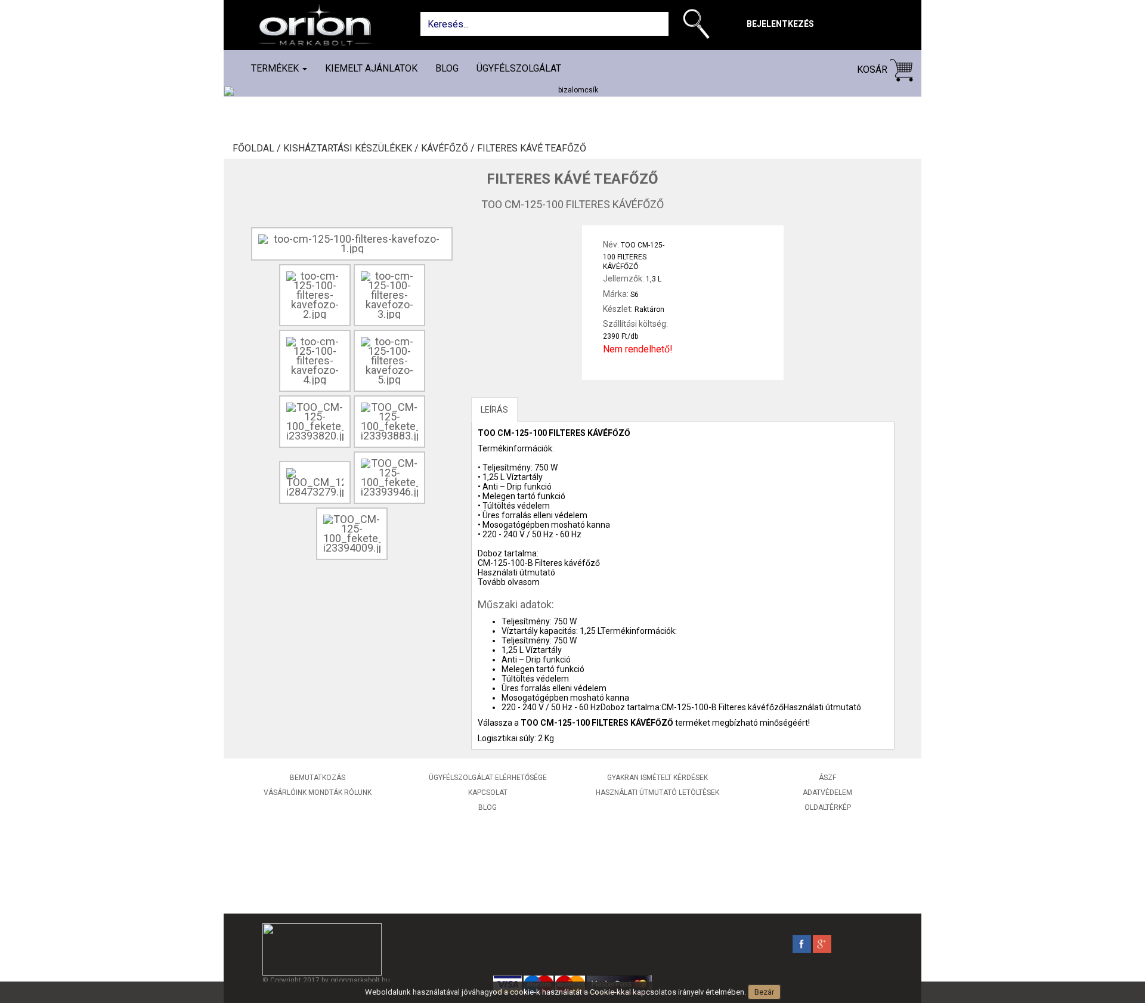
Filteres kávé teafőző (531, 148)
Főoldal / (258, 148)
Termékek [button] (276, 68)
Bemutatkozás (317, 777)
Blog (447, 68)
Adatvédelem (827, 792)
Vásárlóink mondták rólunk (318, 792)
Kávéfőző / (449, 148)
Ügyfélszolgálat (518, 68)
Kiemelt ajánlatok (371, 68)
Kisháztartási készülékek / (352, 148)
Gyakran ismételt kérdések (657, 777)
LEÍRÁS (494, 409)
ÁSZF (827, 777)
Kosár (873, 69)
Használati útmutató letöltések (657, 792)
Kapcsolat (487, 792)
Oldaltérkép (827, 807)
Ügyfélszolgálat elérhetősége (488, 777)
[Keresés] (699, 26)
